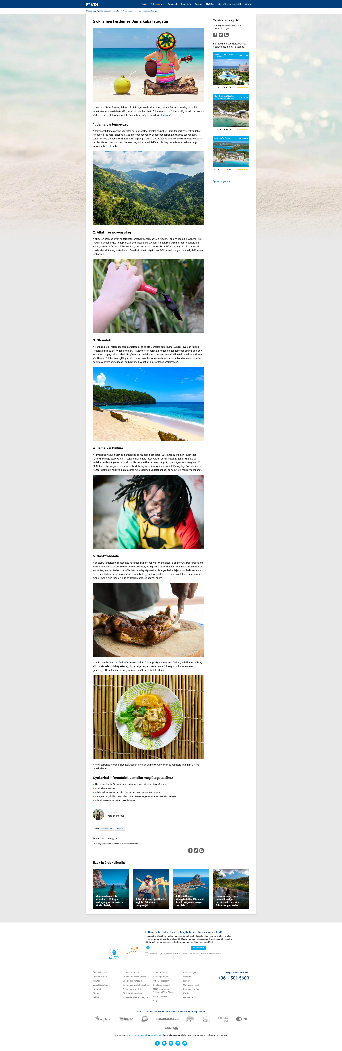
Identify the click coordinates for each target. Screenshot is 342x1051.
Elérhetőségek (189, 972)
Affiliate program (161, 981)
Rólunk (186, 981)
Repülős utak (106, 829)
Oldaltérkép (188, 997)
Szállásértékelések (161, 985)
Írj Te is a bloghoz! (220, 181)
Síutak (96, 993)
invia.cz (135, 1035)
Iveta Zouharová (115, 815)
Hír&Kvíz (210, 4)
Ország (248, 4)
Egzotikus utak (100, 976)
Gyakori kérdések (131, 972)
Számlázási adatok (132, 989)
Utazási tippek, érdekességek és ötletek (103, 11)
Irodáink (187, 976)
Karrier (186, 993)
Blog (155, 1000)
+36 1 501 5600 (233, 978)
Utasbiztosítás (160, 972)
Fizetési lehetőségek (132, 993)
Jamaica (165, 115)
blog (144, 4)
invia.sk (143, 1035)
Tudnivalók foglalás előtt (134, 976)
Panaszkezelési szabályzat (135, 997)
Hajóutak (97, 989)
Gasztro (198, 4)
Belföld (96, 997)
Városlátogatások (101, 985)
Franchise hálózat (191, 989)
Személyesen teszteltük (229, 4)
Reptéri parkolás (160, 976)
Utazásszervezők (191, 985)
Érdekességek (157, 4)
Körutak (96, 981)
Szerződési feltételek (132, 981)
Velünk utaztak (160, 996)
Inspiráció (186, 4)
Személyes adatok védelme (136, 985)
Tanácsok (172, 4)
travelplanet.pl (157, 1035)
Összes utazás (100, 972)
